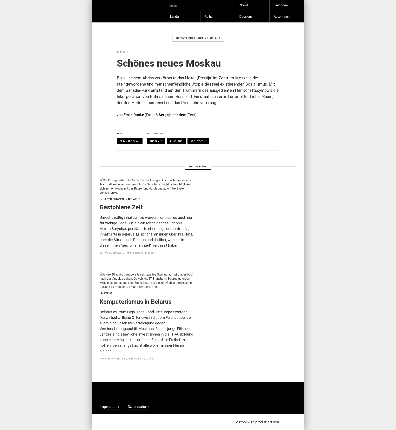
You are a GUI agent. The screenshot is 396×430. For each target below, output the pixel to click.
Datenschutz (138, 407)
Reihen (209, 17)
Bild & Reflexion (129, 141)
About (243, 5)
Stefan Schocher (115, 358)
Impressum (109, 407)
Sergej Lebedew (172, 115)
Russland (156, 141)
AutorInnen (282, 17)
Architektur (198, 141)
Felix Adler (134, 358)
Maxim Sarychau (115, 253)
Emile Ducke (134, 115)
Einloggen (281, 5)
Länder (175, 17)
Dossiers (245, 17)
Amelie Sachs (135, 253)
